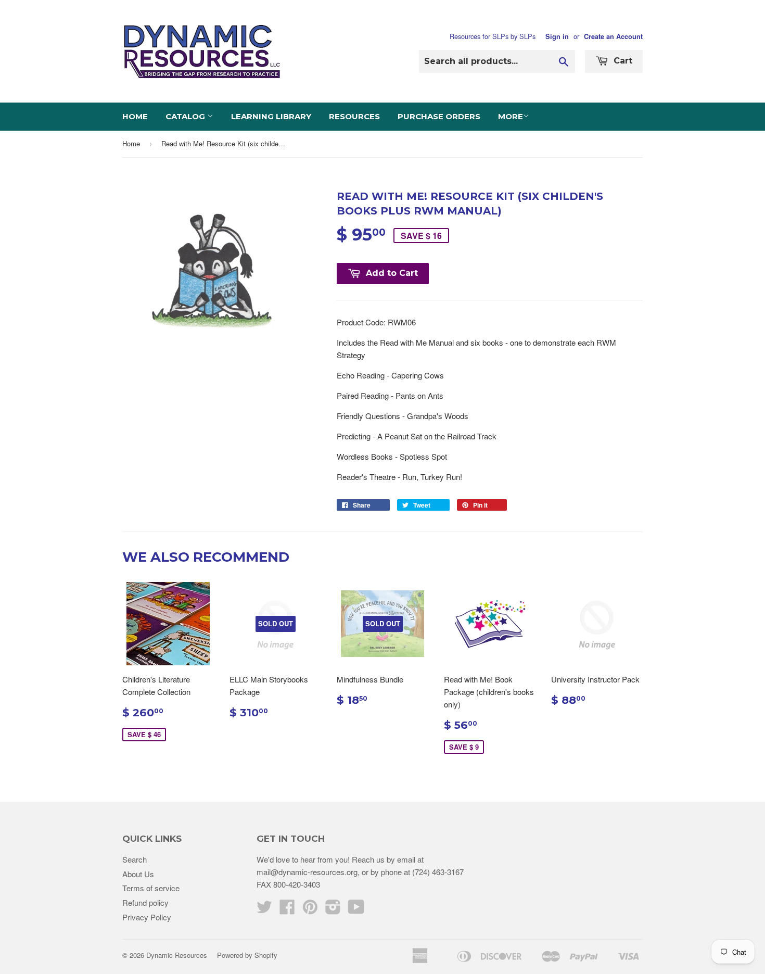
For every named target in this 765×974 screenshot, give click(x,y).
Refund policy (145, 902)
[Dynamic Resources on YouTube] (356, 909)
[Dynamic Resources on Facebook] (287, 909)
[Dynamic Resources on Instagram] (333, 909)
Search (134, 859)
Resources (354, 116)
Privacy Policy (146, 917)
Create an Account (613, 36)
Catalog (186, 116)
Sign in (557, 36)
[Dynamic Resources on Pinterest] (310, 909)
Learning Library (271, 116)
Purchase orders (439, 116)
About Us (138, 873)
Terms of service (151, 887)
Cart (621, 61)
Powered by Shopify (247, 955)
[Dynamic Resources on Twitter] (264, 909)
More (510, 116)
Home (135, 116)
